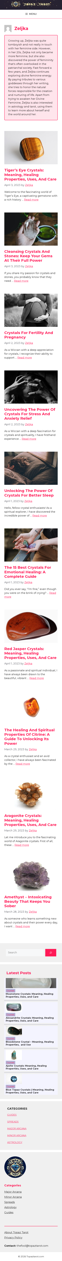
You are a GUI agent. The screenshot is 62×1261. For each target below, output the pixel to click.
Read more (31, 199)
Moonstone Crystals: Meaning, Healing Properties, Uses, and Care (29, 995)
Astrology (10, 1207)
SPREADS (13, 1121)
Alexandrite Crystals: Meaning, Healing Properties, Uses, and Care (30, 1019)
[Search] (50, 952)
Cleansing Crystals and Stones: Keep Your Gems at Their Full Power (28, 256)
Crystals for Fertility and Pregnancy (28, 334)
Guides (8, 1212)
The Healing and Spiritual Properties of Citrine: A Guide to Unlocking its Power (29, 737)
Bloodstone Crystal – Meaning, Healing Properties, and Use (30, 1043)
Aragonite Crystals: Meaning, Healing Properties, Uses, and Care (30, 820)
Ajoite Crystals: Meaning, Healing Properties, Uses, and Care (26, 1067)
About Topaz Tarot (16, 1232)
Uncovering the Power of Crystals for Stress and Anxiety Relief (29, 414)
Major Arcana (13, 1191)
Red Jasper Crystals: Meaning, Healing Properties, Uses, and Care (30, 653)
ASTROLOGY (14, 1142)
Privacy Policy (13, 1237)
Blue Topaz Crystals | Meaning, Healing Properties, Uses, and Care (30, 1091)
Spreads (9, 1202)
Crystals (10, 990)
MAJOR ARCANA (16, 1128)
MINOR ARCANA (16, 1135)
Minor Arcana (13, 1197)
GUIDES (12, 1115)
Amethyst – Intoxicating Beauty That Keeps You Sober (28, 901)
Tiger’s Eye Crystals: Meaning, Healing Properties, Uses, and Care (30, 174)
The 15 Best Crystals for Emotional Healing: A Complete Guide (27, 572)
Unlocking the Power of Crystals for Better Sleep (29, 492)
